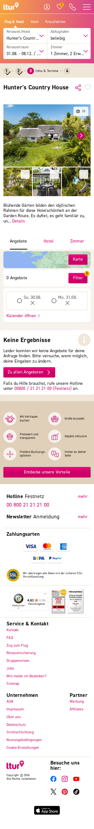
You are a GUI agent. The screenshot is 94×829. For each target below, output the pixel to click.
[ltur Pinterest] (65, 793)
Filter (78, 278)
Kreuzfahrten (55, 22)
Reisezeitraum (18, 47)
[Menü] (45, 595)
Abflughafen (60, 32)
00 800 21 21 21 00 (28, 504)
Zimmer (57, 47)
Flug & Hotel (14, 22)
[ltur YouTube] (76, 781)
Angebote (18, 241)
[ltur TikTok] (76, 793)
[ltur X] (53, 793)
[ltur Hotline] (73, 6)
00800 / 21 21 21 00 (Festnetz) (43, 388)
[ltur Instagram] (65, 781)
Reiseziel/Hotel (18, 32)
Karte (78, 259)
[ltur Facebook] (53, 781)
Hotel (35, 22)
